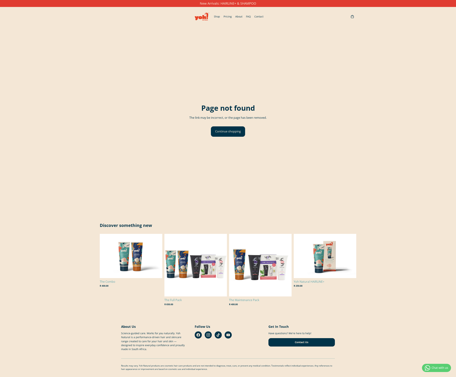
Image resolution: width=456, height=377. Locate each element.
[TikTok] (218, 334)
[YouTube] (228, 334)
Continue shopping (228, 131)
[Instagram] (208, 334)
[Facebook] (198, 334)
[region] (228, 3)
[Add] (157, 272)
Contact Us (301, 342)
